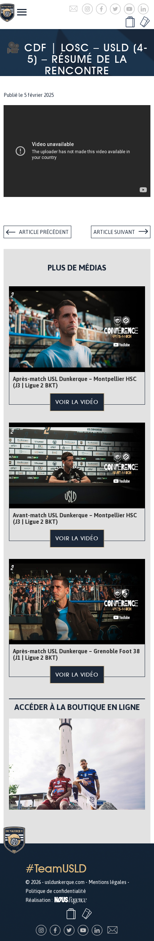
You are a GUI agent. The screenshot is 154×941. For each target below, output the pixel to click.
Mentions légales (107, 882)
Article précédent (44, 232)
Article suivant (114, 232)
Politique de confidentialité (55, 891)
